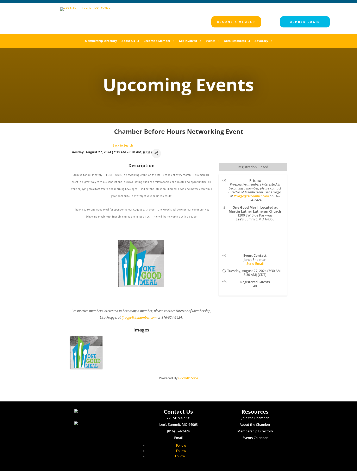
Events (210, 41)
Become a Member (236, 22)
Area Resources (235, 41)
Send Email (255, 263)
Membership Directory (101, 41)
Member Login (304, 22)
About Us (128, 41)
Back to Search (123, 145)
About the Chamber (255, 424)
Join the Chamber (255, 418)
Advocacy (261, 41)
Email (178, 437)
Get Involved (188, 41)
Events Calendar (255, 437)
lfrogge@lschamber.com (139, 317)
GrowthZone (188, 378)
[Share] (156, 153)
